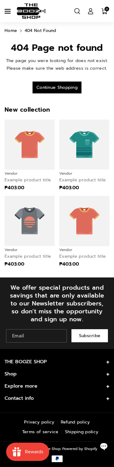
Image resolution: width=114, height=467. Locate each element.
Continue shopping (57, 87)
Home (11, 30)
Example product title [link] (28, 180)
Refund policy (75, 422)
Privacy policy (39, 422)
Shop (11, 374)
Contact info (19, 398)
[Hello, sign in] (90, 11)
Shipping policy (81, 432)
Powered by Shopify (79, 448)
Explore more (21, 386)
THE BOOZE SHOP (26, 361)
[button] (8, 11)
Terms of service (40, 432)
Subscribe (90, 336)
